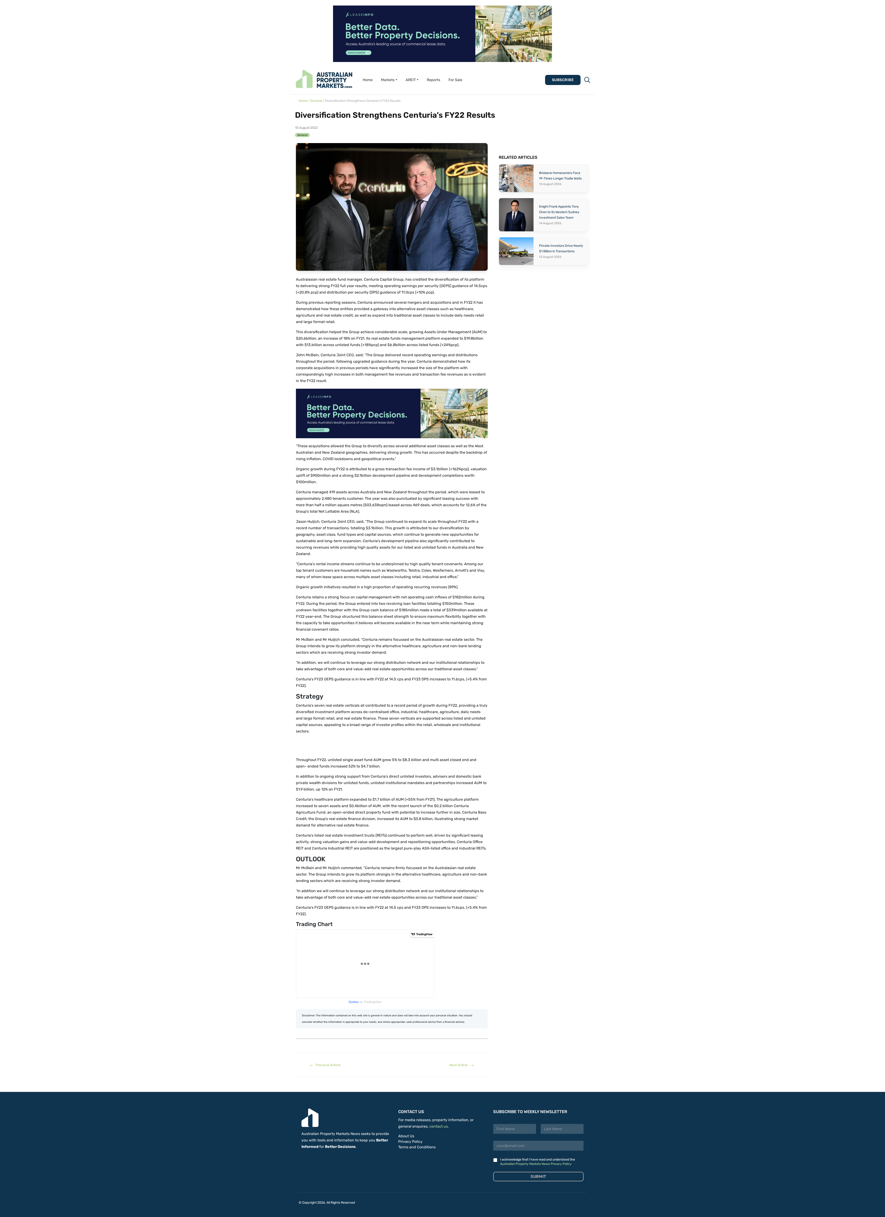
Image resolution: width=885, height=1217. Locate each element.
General (316, 101)
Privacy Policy (410, 1141)
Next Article (459, 1065)
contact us (438, 1126)
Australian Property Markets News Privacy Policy (536, 1164)
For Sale (455, 80)
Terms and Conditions (417, 1147)
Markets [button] (388, 80)
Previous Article (326, 1065)
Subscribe (563, 80)
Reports (433, 80)
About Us (406, 1136)
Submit (538, 1176)
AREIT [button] (411, 80)
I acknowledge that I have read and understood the (537, 1162)
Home (368, 80)
